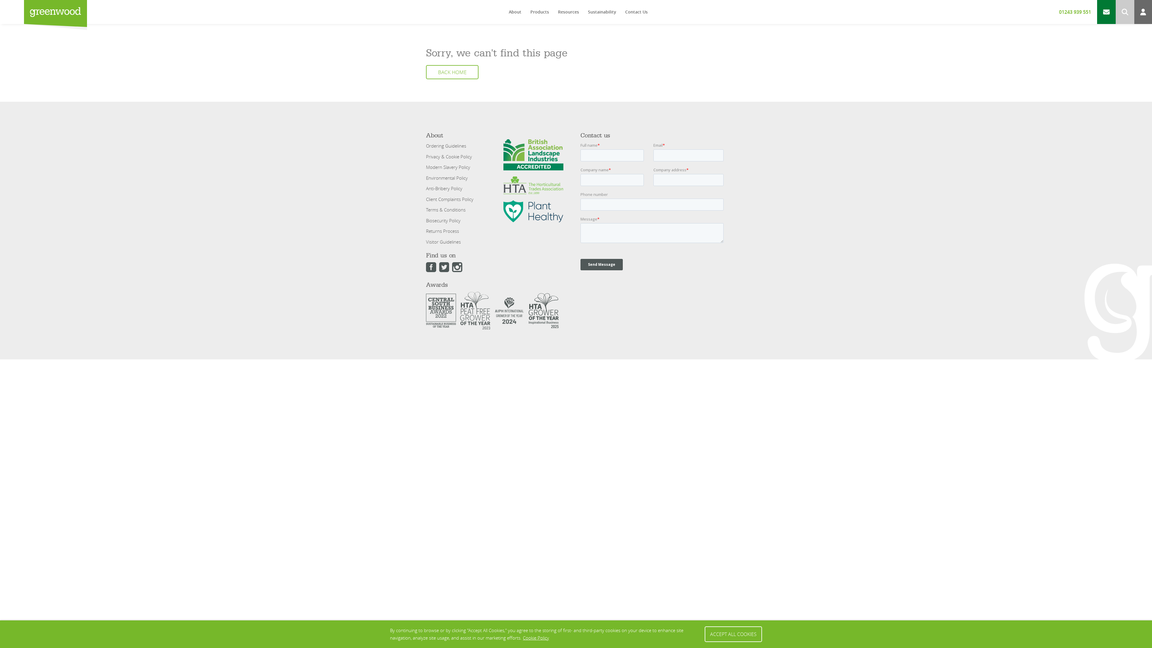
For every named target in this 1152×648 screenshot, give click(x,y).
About (515, 12)
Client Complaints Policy (449, 199)
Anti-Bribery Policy (444, 188)
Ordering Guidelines (446, 146)
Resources (568, 12)
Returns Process (442, 231)
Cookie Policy (536, 638)
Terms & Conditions (446, 210)
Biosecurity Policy (443, 221)
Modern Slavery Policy (448, 167)
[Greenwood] (55, 12)
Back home (452, 72)
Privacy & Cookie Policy (449, 157)
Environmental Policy (447, 178)
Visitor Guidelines (443, 242)
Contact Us (636, 12)
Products (539, 12)
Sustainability (602, 12)
